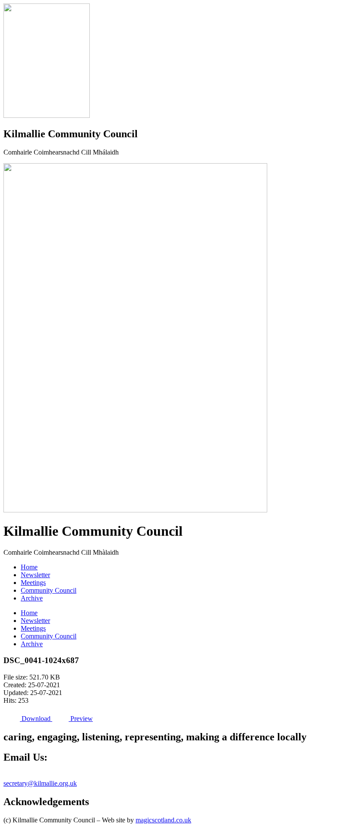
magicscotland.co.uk (163, 820)
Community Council (48, 590)
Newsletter (35, 574)
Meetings (33, 582)
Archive (32, 598)
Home (29, 567)
